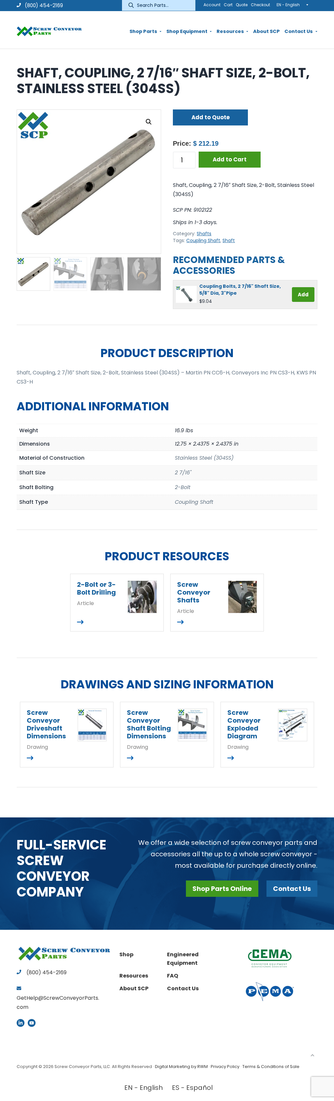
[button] (149, 122)
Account (212, 5)
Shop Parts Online (222, 888)
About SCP (133, 988)
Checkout (260, 5)
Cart (228, 5)
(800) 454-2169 (43, 5)
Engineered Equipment (183, 959)
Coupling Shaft (203, 240)
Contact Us (292, 888)
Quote (242, 5)
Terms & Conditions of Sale (270, 1066)
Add (303, 294)
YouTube (32, 1023)
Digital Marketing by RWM (181, 1066)
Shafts (204, 233)
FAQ (172, 975)
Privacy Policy (225, 1066)
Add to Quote (210, 117)
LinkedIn (20, 1023)
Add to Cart (230, 159)
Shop (126, 954)
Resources (133, 975)
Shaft (228, 240)
